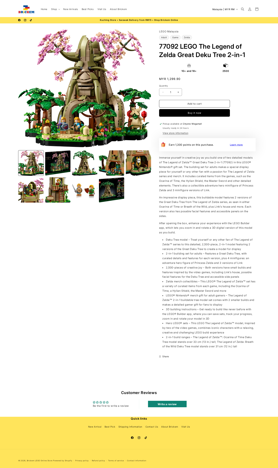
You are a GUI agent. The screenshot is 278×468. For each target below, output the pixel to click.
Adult (164, 37)
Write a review (167, 404)
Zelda (187, 37)
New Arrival (95, 426)
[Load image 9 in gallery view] (111, 190)
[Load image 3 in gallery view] (84, 163)
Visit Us (185, 426)
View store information (175, 133)
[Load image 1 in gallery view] (31, 163)
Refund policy (98, 460)
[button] (55, 9)
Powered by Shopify (62, 460)
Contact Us (151, 426)
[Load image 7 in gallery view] (57, 190)
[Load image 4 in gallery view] (111, 163)
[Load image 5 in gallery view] (138, 163)
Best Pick (110, 426)
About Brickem (169, 426)
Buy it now (194, 112)
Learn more (236, 144)
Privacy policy (82, 460)
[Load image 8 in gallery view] (84, 190)
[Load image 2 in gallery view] (57, 163)
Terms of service (116, 460)
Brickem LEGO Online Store (40, 460)
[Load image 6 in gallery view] (31, 190)
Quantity (163, 85)
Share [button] (165, 356)
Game (175, 37)
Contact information (136, 460)
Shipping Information (130, 426)
